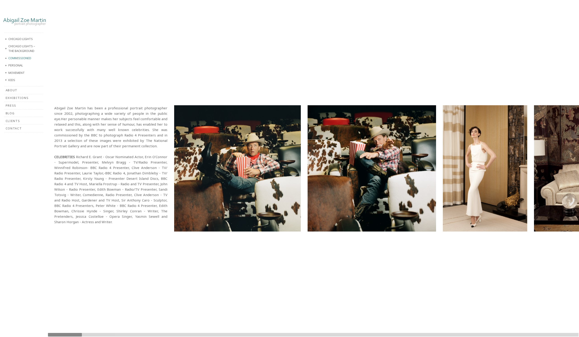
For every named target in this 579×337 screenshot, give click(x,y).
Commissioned (19, 58)
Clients (13, 121)
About (11, 90)
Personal (15, 65)
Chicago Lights (20, 39)
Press (11, 105)
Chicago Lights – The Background (21, 48)
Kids (11, 80)
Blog (10, 113)
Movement (16, 73)
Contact (14, 128)
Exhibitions (17, 98)
